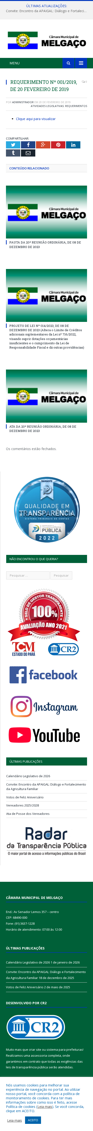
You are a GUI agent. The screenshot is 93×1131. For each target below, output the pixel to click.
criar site (35, 1049)
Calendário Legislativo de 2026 (28, 776)
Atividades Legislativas (47, 106)
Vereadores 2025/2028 (22, 805)
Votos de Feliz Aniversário (25, 797)
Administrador (23, 102)
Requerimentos (76, 106)
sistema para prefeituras (64, 1049)
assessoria (39, 1055)
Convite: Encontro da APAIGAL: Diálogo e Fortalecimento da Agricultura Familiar (47, 11)
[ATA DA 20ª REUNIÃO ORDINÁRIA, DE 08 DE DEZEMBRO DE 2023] (46, 396)
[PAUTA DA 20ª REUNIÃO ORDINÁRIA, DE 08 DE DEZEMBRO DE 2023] (46, 212)
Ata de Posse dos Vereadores (28, 813)
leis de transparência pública (27, 1067)
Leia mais (44, 1106)
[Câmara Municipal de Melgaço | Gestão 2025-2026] (46, 39)
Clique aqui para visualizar (36, 119)
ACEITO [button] (33, 1120)
